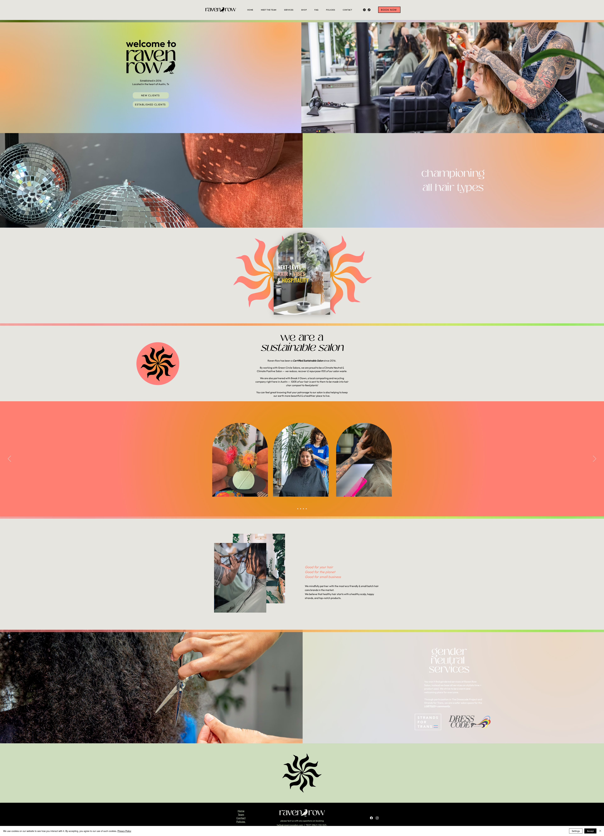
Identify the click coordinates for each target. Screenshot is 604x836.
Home (241, 810)
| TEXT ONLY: (310, 825)
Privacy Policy (124, 831)
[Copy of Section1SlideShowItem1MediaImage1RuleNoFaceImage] (300, 508)
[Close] (600, 830)
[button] (151, 95)
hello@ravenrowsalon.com (290, 825)
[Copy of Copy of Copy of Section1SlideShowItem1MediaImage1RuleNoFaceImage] (306, 508)
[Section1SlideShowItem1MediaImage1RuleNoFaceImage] (297, 508)
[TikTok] (369, 9)
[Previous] (9, 459)
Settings (576, 831)
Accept (590, 831)
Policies (241, 821)
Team (241, 814)
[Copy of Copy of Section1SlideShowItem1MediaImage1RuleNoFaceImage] (303, 508)
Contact (241, 818)
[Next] (594, 459)
